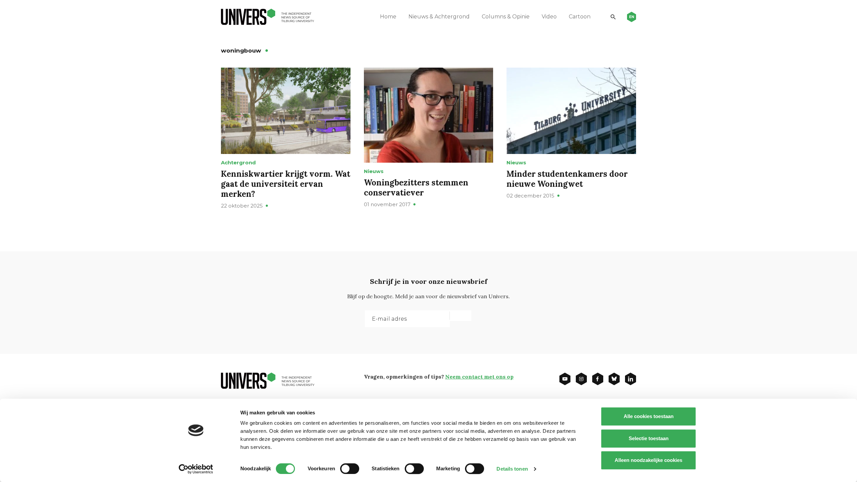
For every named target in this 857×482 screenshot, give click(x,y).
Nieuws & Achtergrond (439, 16)
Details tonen (512, 469)
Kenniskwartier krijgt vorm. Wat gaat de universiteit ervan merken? (285, 184)
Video (549, 16)
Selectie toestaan (649, 438)
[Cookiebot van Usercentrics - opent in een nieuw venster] (196, 469)
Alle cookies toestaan (649, 416)
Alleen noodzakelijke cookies (648, 460)
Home (388, 16)
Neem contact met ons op (479, 376)
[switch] (349, 468)
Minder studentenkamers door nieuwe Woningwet (567, 179)
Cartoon (580, 16)
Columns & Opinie (506, 16)
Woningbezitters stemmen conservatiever (416, 187)
